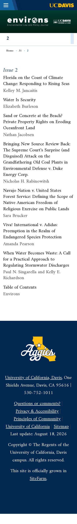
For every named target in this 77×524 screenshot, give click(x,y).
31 (20, 50)
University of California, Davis (33, 378)
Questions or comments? (37, 404)
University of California (28, 426)
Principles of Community (37, 419)
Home (9, 50)
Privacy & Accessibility (37, 411)
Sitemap (61, 426)
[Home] (27, 21)
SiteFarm (38, 479)
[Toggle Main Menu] (6, 5)
